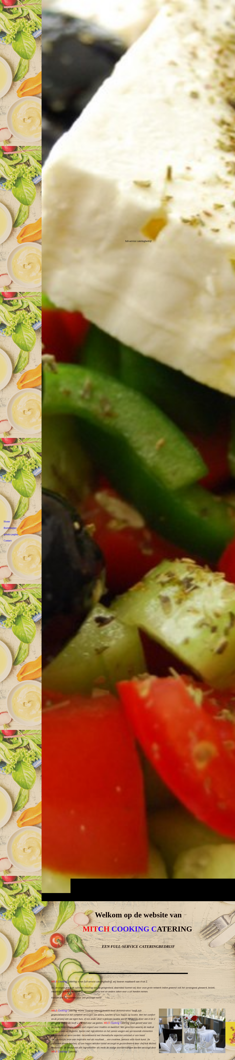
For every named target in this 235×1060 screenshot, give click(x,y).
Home (7, 521)
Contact (8, 540)
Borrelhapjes (10, 528)
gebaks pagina (11, 534)
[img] (138, 450)
